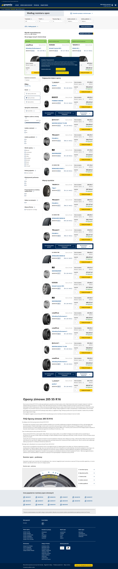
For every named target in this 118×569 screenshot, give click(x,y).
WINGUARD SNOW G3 (58, 218)
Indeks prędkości (85, 19)
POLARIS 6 (55, 138)
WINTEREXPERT (56, 153)
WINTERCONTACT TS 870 (59, 123)
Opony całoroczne (32, 93)
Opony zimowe (31, 97)
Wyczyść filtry (28, 86)
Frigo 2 (54, 188)
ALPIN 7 (54, 85)
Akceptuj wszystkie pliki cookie (62, 72)
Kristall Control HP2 (55, 48)
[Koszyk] (115, 5)
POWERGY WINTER (57, 101)
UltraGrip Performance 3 (33, 48)
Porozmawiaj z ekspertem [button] (83, 113)
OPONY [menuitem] (17, 5)
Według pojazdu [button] (32, 26)
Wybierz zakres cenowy (32, 116)
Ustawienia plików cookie (46, 69)
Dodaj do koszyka (38, 72)
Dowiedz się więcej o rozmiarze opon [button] (82, 13)
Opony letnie (31, 102)
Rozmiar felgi (56, 19)
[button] (31, 19)
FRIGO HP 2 (75, 48)
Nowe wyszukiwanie (86, 26)
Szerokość (27, 19)
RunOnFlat (30, 111)
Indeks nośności (71, 19)
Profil (40, 19)
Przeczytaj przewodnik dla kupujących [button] (64, 113)
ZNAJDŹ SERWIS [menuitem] (44, 5)
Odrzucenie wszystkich (60, 69)
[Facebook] (43, 523)
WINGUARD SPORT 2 (58, 168)
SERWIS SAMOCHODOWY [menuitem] (26, 5)
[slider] (25, 122)
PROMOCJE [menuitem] (36, 5)
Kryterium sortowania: (30, 77)
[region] (59, 66)
